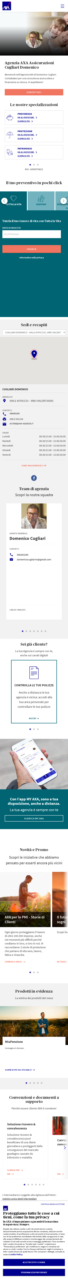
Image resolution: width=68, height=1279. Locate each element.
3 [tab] (37, 164)
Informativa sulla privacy (31, 257)
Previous (4, 201)
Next (63, 201)
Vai (10, 1173)
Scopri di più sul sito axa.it (20, 1070)
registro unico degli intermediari (19, 1198)
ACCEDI (34, 718)
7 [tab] (45, 631)
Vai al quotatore (28, 117)
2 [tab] (34, 164)
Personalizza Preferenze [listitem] (34, 1272)
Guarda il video (15, 961)
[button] (34, 354)
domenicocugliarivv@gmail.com (34, 559)
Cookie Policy (15, 1254)
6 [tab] (41, 631)
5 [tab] (37, 631)
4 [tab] (34, 631)
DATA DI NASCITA (11, 227)
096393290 (15, 413)
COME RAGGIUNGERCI (34, 465)
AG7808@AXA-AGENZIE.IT (22, 423)
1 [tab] (30, 164)
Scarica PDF (15, 1170)
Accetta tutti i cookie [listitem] (34, 1262)
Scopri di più (26, 121)
